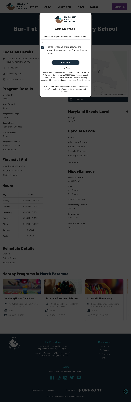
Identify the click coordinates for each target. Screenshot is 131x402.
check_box (43, 47)
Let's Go (65, 62)
